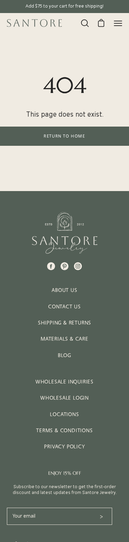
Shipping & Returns (64, 322)
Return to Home (64, 136)
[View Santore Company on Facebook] (51, 266)
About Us (64, 290)
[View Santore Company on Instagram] (78, 266)
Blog (64, 355)
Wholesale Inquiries (64, 381)
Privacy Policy (64, 446)
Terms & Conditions (64, 430)
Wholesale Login (64, 397)
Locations (64, 414)
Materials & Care (64, 338)
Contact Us (64, 306)
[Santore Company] (34, 23)
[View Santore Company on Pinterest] (64, 266)
